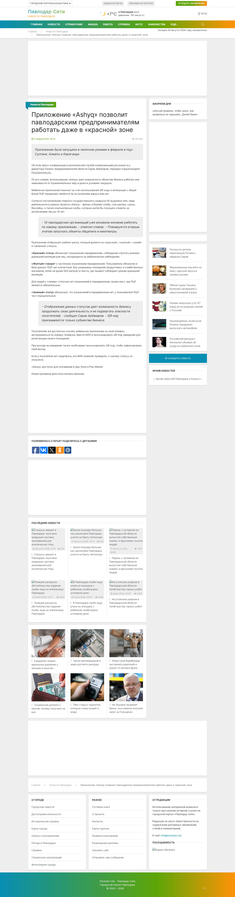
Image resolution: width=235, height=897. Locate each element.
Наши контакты (113, 3)
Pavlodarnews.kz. (41, 172)
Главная (36, 24)
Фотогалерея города (43, 864)
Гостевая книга (101, 806)
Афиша (93, 24)
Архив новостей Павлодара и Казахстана (180, 378)
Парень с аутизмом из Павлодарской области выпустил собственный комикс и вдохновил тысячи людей (126, 565)
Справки (124, 24)
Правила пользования (105, 835)
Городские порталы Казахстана (49, 3)
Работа (108, 24)
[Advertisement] (117, 68)
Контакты (97, 821)
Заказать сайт (100, 850)
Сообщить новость (179, 358)
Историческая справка (45, 821)
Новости (54, 24)
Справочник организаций (46, 857)
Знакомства (156, 24)
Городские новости (42, 806)
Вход (204, 13)
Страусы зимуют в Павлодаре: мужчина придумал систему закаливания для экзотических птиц (44, 561)
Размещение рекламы (105, 843)
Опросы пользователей (45, 835)
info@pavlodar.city (171, 835)
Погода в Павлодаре (43, 843)
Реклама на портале (141, 3)
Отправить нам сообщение (108, 857)
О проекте (98, 814)
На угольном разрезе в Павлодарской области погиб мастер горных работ (125, 603)
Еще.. (174, 24)
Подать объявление (192, 3)
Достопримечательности (46, 814)
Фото (139, 24)
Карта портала (100, 828)
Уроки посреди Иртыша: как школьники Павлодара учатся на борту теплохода (86, 551)
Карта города (39, 828)
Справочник (74, 24)
